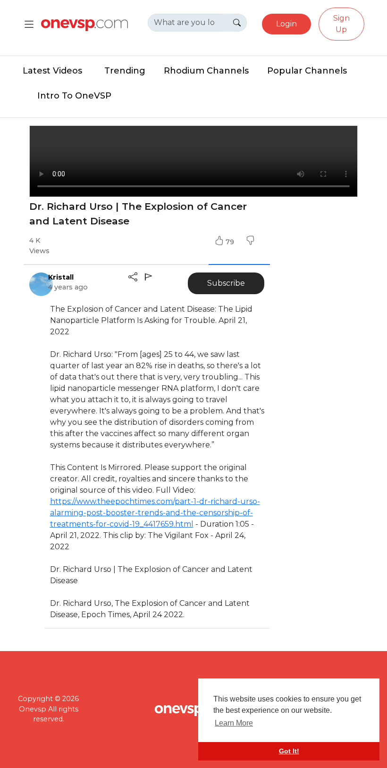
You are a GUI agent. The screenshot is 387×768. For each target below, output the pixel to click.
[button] (250, 242)
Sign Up (341, 24)
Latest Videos (52, 71)
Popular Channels (307, 71)
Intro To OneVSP (74, 96)
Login (286, 23)
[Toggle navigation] (29, 24)
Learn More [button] (234, 723)
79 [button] (231, 242)
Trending (124, 71)
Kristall (61, 277)
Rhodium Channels (206, 71)
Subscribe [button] (226, 283)
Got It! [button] (289, 751)
